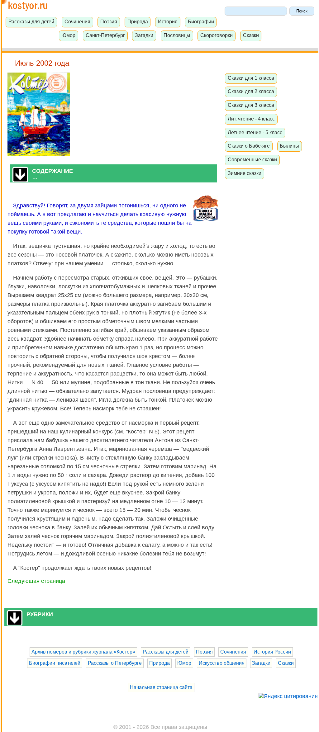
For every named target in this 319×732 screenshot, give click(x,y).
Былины (289, 146)
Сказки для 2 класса (251, 91)
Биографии (201, 21)
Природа (137, 21)
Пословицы (177, 35)
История (168, 21)
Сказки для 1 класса (251, 78)
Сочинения (77, 21)
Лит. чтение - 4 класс (251, 118)
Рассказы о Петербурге (115, 663)
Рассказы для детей (31, 21)
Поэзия (108, 21)
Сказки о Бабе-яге (249, 146)
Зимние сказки (244, 173)
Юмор (68, 35)
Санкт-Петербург (105, 35)
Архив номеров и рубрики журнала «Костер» (83, 651)
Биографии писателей (54, 663)
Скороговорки (216, 35)
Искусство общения (222, 663)
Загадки (144, 35)
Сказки (251, 35)
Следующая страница (36, 581)
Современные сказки (252, 159)
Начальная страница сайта (161, 687)
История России (272, 651)
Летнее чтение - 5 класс (255, 132)
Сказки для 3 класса (251, 105)
